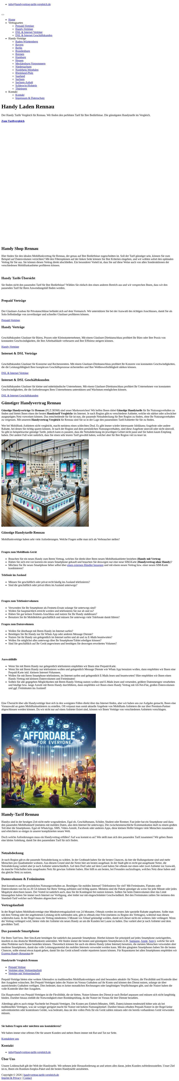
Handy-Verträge (24, 29)
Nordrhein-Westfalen (26, 69)
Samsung (134, 940)
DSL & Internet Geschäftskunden (33, 35)
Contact (27, 1077)
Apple (144, 940)
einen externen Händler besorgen (85, 565)
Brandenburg (22, 50)
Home (11, 19)
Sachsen (19, 79)
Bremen (19, 54)
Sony (152, 940)
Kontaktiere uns (10, 1038)
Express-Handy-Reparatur (15, 953)
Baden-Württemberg (26, 41)
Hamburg (20, 57)
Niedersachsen (23, 66)
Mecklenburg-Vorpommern (30, 63)
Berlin (18, 47)
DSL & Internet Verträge (28, 32)
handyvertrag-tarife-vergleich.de (41, 1074)
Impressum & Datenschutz (30, 98)
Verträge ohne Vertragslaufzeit (25, 970)
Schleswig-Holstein (26, 85)
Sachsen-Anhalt (24, 82)
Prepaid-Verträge (24, 25)
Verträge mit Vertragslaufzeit (24, 973)
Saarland (20, 76)
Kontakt (19, 94)
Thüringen (21, 88)
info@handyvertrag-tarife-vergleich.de (29, 4)
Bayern (19, 44)
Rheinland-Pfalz (24, 72)
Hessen (19, 60)
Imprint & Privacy (11, 1077)
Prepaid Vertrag (17, 967)
